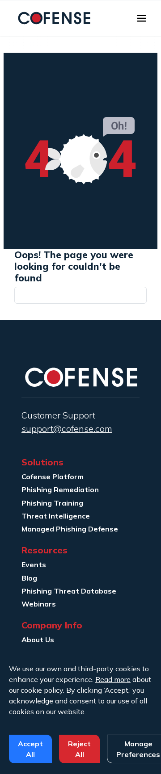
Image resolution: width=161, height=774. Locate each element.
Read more (113, 679)
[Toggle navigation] (141, 18)
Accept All (30, 749)
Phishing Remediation (60, 489)
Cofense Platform (52, 476)
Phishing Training (52, 502)
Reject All (79, 749)
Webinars (38, 603)
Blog (29, 577)
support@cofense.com (66, 428)
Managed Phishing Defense (69, 528)
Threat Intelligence (55, 515)
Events (33, 564)
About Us (37, 639)
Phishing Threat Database (68, 590)
